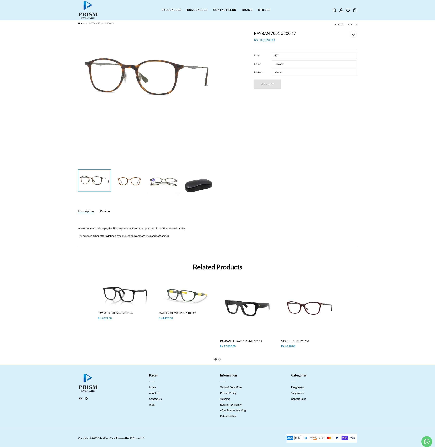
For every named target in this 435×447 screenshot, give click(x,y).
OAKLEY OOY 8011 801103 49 (177, 312)
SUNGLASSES (197, 9)
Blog (152, 404)
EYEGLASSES (171, 9)
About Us (154, 393)
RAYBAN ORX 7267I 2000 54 (115, 312)
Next (351, 25)
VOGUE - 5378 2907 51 (295, 341)
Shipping (225, 398)
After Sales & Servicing (233, 410)
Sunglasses (297, 393)
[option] (146, 76)
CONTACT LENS (224, 9)
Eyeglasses (297, 387)
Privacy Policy (228, 393)
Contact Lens (298, 398)
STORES (264, 9)
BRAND (247, 9)
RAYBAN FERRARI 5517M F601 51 (241, 341)
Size (256, 55)
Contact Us (155, 398)
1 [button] (216, 360)
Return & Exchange (231, 404)
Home (81, 23)
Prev (340, 25)
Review (105, 211)
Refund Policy (228, 416)
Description (86, 211)
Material (259, 72)
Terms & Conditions (231, 387)
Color (257, 63)
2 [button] (220, 360)
